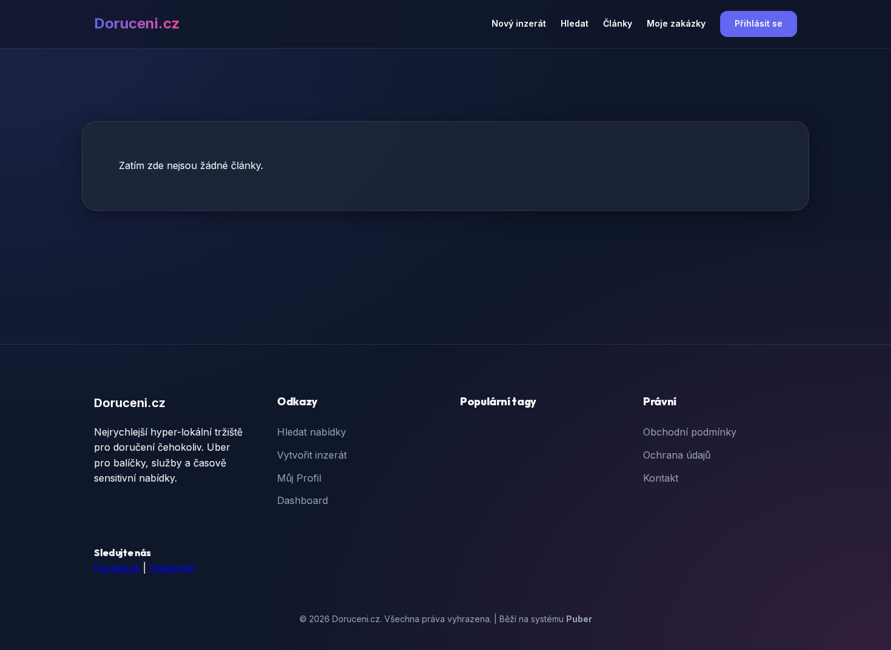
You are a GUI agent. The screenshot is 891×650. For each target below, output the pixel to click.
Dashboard (302, 500)
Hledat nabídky (311, 432)
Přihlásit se (759, 23)
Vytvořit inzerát (312, 455)
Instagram (172, 568)
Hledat (575, 23)
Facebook (117, 568)
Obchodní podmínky (689, 432)
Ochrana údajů (676, 455)
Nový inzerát (519, 23)
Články (617, 23)
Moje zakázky (676, 23)
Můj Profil (299, 478)
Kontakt (660, 478)
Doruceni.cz (137, 23)
